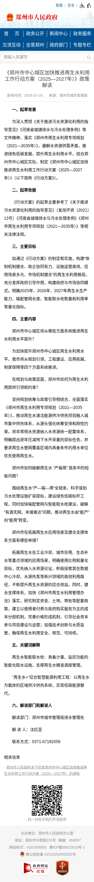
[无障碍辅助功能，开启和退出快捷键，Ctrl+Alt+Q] (85, 6)
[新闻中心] (59, 34)
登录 (70, 5)
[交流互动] (12, 45)
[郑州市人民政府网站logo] (47, 15)
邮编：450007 (69, 840)
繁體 (59, 5)
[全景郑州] (35, 45)
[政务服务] (82, 34)
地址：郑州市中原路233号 (35, 840)
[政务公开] (35, 34)
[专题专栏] (82, 45)
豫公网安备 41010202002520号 (50, 854)
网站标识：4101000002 (28, 847)
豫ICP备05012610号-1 (67, 847)
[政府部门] (59, 45)
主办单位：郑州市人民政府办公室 (47, 833)
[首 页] (12, 34)
